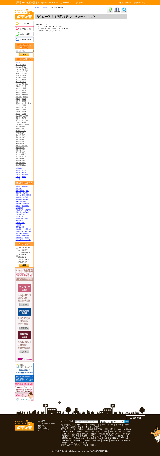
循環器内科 (19, 208)
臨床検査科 (19, 238)
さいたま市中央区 (22, 73)
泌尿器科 (19, 204)
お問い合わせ (140, 3)
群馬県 (18, 172)
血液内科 (26, 212)
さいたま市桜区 (21, 75)
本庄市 (18, 94)
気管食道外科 (20, 227)
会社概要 (41, 421)
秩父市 (18, 90)
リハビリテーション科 (23, 240)
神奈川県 (25, 175)
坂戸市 (24, 118)
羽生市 (18, 99)
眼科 (17, 195)
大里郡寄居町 (20, 158)
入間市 (24, 105)
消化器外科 (19, 229)
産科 (17, 201)
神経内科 (19, 212)
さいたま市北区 (21, 67)
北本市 (18, 114)
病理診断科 (25, 235)
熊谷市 (24, 86)
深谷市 (18, 101)
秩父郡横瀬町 (20, 148)
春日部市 (19, 97)
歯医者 (18, 186)
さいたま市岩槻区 (22, 84)
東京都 (18, 175)
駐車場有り (22, 257)
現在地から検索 (25, 29)
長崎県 (88, 427)
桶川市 (18, 112)
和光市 (18, 109)
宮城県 (96, 427)
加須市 (24, 92)
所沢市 (24, 90)
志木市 (24, 107)
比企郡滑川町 (20, 135)
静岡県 (24, 177)
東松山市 (25, 94)
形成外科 (28, 231)
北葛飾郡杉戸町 (21, 163)
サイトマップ (126, 3)
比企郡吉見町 (20, 141)
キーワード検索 (25, 39)
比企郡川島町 (20, 139)
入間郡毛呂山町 (21, 131)
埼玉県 (18, 63)
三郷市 (25, 116)
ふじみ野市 (19, 124)
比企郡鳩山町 (20, 143)
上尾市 (24, 101)
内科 (27, 191)
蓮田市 (18, 118)
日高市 (18, 122)
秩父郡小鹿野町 (21, 154)
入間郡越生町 (20, 133)
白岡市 (27, 124)
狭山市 (25, 97)
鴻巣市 (24, 99)
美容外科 (23, 201)
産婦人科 (19, 199)
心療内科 (19, 193)
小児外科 (19, 233)
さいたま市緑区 (21, 82)
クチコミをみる (25, 23)
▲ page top (136, 418)
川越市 (18, 86)
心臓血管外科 (20, 223)
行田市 (24, 88)
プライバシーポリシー (47, 423)
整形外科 (19, 197)
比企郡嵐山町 (20, 137)
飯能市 (18, 92)
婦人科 (25, 199)
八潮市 (24, 114)
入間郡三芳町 (20, 129)
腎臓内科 (28, 210)
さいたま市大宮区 (22, 69)
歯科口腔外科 (20, 191)
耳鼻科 (28, 195)
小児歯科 (19, 189)
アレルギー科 (20, 214)
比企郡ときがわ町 (22, 146)
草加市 (18, 103)
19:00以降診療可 (24, 252)
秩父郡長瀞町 (20, 152)
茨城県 (18, 170)
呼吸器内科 (25, 206)
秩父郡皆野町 (20, 150)
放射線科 (26, 233)
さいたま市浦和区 (22, 77)
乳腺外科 (19, 225)
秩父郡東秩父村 (21, 156)
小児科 (25, 197)
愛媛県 (80, 427)
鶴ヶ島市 (25, 120)
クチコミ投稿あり (24, 247)
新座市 (24, 109)
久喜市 (24, 112)
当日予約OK (22, 255)
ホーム (37, 8)
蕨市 (29, 103)
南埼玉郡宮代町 (21, 161)
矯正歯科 (25, 186)
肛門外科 (28, 229)
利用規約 (41, 426)
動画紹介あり (23, 262)
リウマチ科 (19, 216)
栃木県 (24, 170)
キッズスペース (23, 259)
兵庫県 (18, 179)
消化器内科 (19, 210)
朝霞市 (18, 107)
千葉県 (24, 172)
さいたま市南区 (21, 80)
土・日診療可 (23, 250)
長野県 (18, 177)
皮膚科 (22, 195)
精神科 (25, 193)
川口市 (18, 88)
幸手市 (18, 120)
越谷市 (24, 103)
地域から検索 (25, 34)
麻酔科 (18, 235)
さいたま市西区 (21, 65)
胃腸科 (18, 206)
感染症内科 (19, 218)
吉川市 (24, 122)
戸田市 (18, 105)
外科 (26, 218)
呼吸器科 (26, 204)
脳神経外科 (19, 231)
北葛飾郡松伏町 (21, 165)
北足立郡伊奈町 (21, 126)
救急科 (27, 238)
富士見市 (19, 116)
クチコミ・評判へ (89, 445)
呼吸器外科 (19, 221)
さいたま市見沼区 (22, 71)
